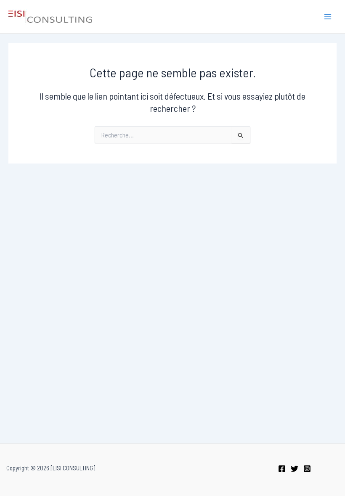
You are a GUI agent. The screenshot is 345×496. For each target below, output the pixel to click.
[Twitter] (294, 468)
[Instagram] (307, 468)
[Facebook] (282, 468)
